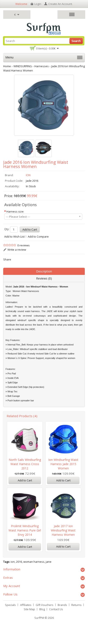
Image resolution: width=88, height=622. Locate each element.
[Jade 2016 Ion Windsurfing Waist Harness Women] (26, 148)
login (37, 4)
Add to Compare (38, 236)
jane (48, 562)
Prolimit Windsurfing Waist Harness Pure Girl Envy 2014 (25, 530)
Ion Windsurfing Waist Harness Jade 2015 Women (63, 464)
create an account (60, 4)
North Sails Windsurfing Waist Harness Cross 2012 (25, 464)
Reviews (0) (44, 278)
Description (44, 271)
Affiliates (25, 605)
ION (28, 175)
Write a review (16, 249)
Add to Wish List (14, 236)
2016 (19, 562)
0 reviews (23, 245)
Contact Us (56, 609)
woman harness (33, 562)
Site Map (29, 609)
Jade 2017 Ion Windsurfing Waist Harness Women (63, 530)
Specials (10, 605)
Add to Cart (25, 480)
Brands (62, 605)
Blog (42, 609)
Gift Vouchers (44, 605)
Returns (76, 605)
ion (13, 562)
